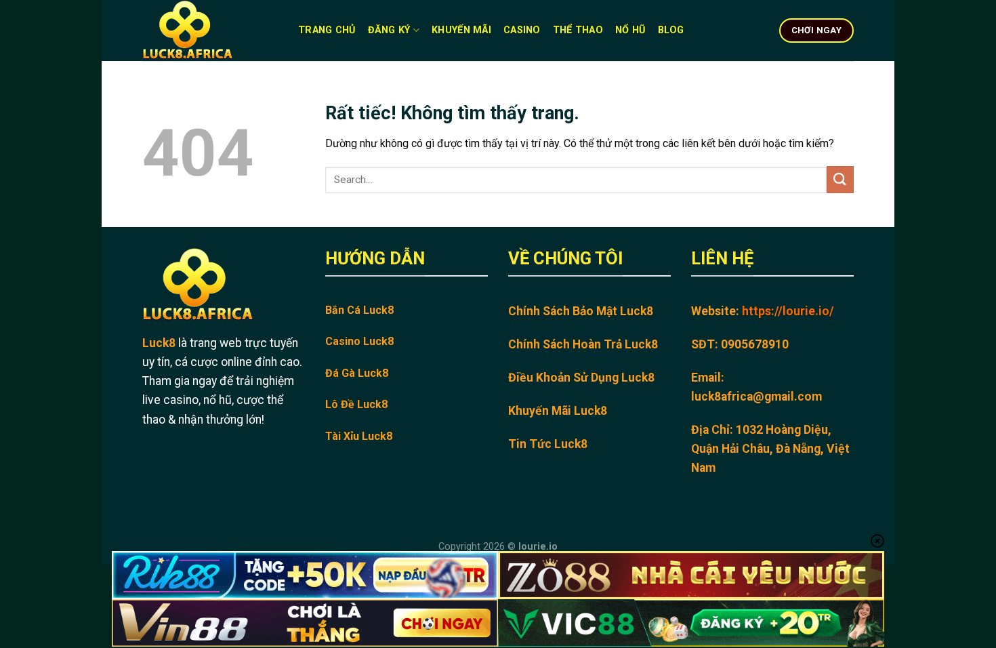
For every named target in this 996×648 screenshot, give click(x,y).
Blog (671, 30)
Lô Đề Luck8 (356, 404)
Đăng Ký (389, 30)
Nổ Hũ (630, 30)
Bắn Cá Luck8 (359, 310)
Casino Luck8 (359, 341)
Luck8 (158, 343)
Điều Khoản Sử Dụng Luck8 (581, 377)
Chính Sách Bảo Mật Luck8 (580, 311)
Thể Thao (578, 30)
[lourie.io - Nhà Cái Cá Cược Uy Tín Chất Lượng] (210, 30)
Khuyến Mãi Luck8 (557, 411)
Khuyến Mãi (461, 30)
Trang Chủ (327, 30)
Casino (522, 30)
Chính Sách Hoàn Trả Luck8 (583, 344)
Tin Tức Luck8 (547, 444)
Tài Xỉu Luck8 (358, 436)
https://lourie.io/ (788, 311)
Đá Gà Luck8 (356, 373)
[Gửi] (840, 179)
